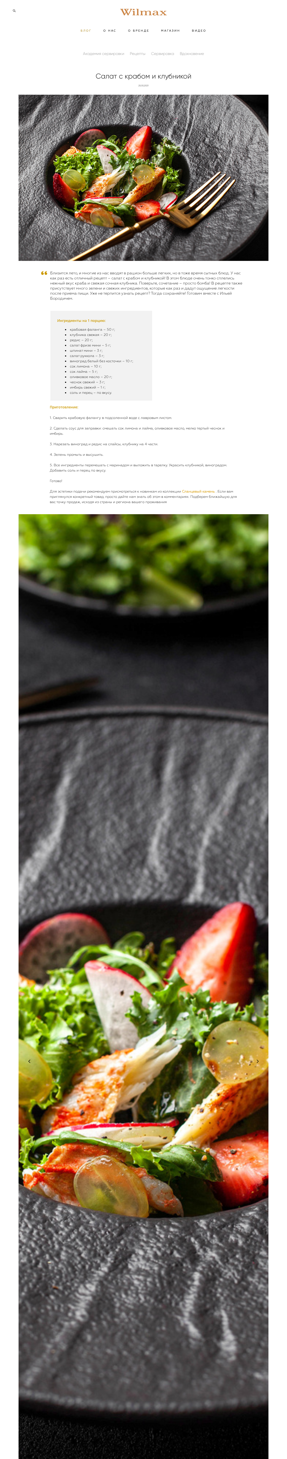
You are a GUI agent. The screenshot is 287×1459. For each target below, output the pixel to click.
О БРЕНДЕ (138, 30)
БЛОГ (86, 30)
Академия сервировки (104, 53)
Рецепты (138, 53)
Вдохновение (192, 53)
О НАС (109, 30)
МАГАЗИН (170, 30)
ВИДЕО (199, 30)
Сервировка (163, 53)
